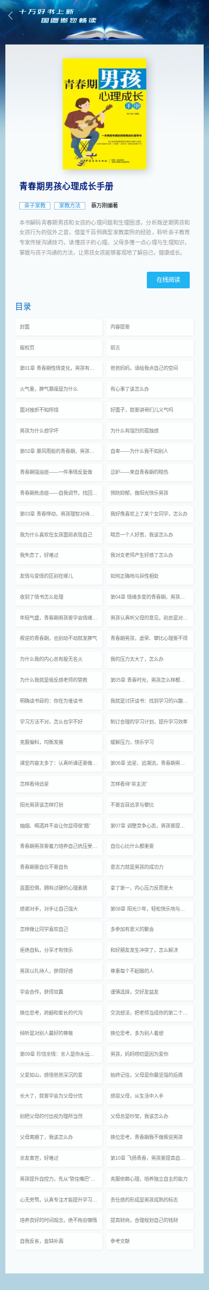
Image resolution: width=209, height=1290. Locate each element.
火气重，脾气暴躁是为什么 (49, 389)
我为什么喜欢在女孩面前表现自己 (56, 535)
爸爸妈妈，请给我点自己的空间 (144, 368)
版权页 (27, 348)
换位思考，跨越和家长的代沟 (51, 1013)
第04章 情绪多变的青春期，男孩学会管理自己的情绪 (151, 597)
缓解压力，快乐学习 (132, 742)
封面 (24, 327)
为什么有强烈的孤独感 (134, 431)
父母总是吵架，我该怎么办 (139, 1116)
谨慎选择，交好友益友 (134, 992)
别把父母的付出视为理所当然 (51, 1116)
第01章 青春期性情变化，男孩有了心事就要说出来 (61, 368)
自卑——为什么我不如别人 (139, 451)
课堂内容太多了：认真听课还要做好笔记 (61, 763)
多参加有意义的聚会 (132, 929)
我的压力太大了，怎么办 (136, 659)
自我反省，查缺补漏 (41, 1241)
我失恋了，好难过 (39, 555)
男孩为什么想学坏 (39, 431)
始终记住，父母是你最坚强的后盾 (146, 1075)
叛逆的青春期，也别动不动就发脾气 (58, 638)
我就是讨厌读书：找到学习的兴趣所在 (151, 701)
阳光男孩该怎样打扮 (41, 805)
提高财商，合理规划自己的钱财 (144, 1220)
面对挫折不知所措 (39, 410)
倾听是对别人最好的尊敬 (46, 1033)
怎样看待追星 (34, 784)
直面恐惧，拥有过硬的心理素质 (53, 888)
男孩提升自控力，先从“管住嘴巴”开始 (60, 1179)
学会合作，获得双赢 (41, 992)
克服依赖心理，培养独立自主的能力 (149, 1179)
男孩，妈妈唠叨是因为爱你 (139, 1054)
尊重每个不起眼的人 (132, 971)
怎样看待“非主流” (128, 784)
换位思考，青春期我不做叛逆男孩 (146, 1137)
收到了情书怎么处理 (41, 597)
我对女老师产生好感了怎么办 (141, 555)
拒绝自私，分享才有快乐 (46, 950)
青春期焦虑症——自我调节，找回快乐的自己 (61, 493)
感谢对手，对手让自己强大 (49, 909)
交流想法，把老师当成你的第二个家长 (151, 1013)
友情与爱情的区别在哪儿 (46, 576)
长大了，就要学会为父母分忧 (51, 1096)
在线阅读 (168, 280)
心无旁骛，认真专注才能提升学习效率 (61, 1200)
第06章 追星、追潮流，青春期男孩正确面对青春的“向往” (151, 763)
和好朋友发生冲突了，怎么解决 (144, 950)
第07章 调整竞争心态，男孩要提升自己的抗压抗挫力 (151, 826)
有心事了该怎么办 (129, 389)
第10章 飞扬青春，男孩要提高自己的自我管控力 (151, 1158)
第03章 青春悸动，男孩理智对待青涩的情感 (61, 514)
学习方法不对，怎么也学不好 (51, 722)
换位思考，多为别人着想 (136, 1033)
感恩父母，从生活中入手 (136, 1096)
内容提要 (120, 327)
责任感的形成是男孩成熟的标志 (144, 1200)
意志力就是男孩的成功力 (136, 867)
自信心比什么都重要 (132, 846)
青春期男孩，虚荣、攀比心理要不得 (149, 638)
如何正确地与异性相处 (134, 576)
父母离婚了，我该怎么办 (46, 1137)
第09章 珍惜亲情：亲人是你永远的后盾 (61, 1054)
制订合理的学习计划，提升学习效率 (149, 722)
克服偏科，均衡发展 (41, 742)
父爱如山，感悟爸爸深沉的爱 (51, 1075)
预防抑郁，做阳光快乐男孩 (139, 493)
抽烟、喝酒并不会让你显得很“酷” (55, 826)
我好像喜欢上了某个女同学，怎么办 (149, 514)
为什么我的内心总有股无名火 (51, 659)
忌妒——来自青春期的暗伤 (139, 472)
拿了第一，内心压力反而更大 (141, 888)
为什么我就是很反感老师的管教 (53, 680)
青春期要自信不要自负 (44, 867)
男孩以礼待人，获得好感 (46, 971)
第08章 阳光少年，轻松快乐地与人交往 (151, 909)
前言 (115, 348)
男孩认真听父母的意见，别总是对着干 (151, 618)
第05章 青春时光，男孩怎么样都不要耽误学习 (151, 680)
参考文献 (120, 1241)
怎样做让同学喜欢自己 (44, 929)
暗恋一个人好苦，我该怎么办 (141, 535)
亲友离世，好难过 (39, 1158)
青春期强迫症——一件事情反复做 (56, 472)
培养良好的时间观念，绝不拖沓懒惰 (58, 1220)
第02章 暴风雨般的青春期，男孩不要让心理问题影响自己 (61, 451)
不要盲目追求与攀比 (132, 805)
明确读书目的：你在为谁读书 (51, 701)
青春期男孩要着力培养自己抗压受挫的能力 (61, 846)
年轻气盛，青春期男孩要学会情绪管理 (61, 618)
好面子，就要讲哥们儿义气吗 (141, 410)
